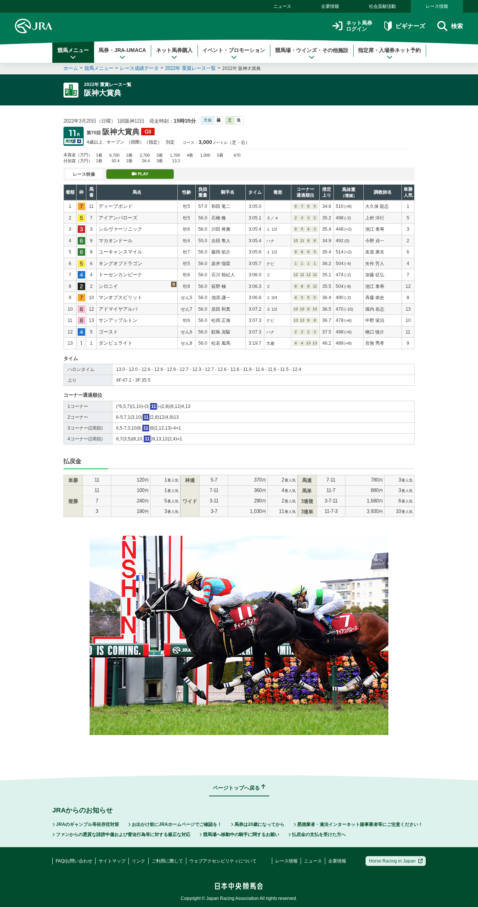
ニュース (282, 6)
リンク (138, 861)
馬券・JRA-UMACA (122, 50)
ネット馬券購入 (174, 50)
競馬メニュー (73, 50)
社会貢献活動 (382, 6)
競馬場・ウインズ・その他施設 (311, 50)
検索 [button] (457, 26)
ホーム (70, 68)
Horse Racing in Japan (392, 861)
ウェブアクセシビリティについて (223, 861)
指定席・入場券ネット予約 (389, 50)
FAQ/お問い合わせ (74, 861)
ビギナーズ (410, 26)
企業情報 (330, 6)
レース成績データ (139, 68)
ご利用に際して (167, 861)
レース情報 (437, 6)
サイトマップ (112, 861)
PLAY (143, 174)
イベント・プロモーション (233, 50)
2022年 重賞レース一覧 (190, 68)
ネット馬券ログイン (359, 26)
